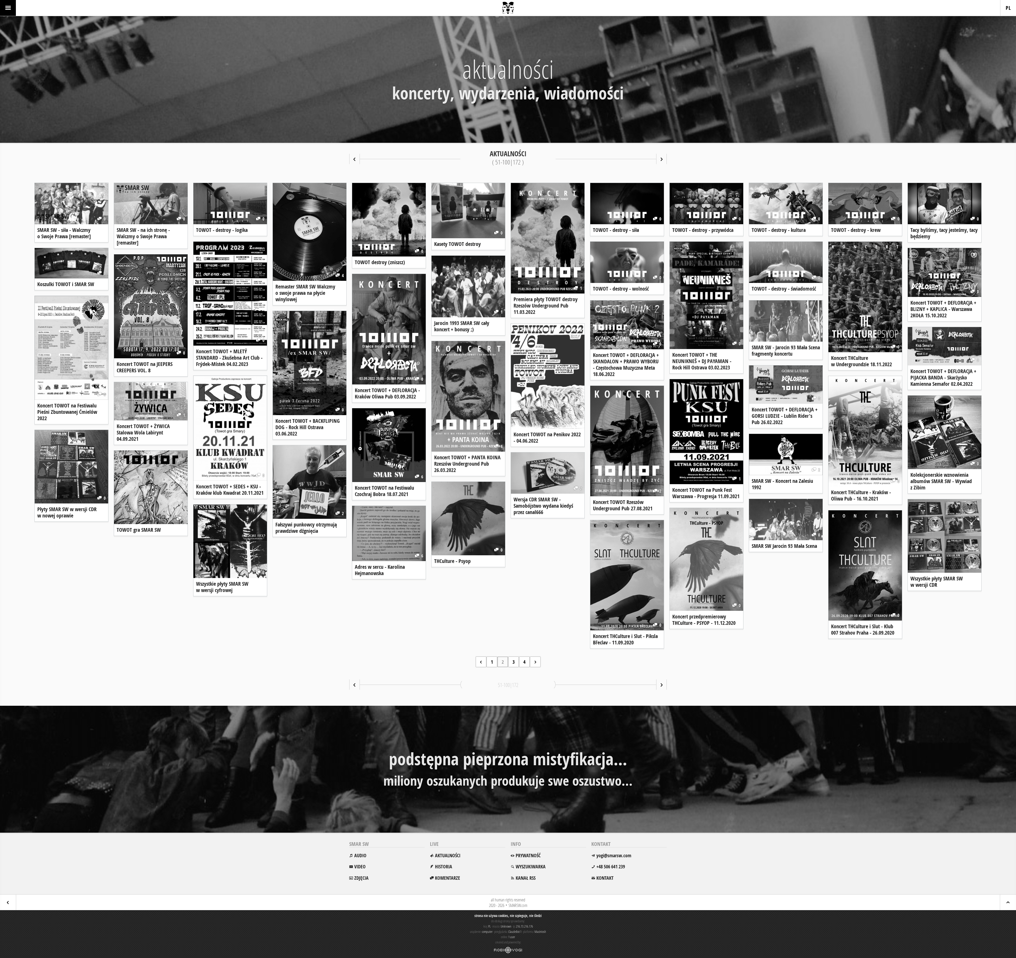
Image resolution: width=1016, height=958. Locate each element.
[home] (508, 8)
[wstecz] (354, 159)
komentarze (447, 878)
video (360, 866)
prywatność (528, 855)
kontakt (605, 878)
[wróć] (8, 902)
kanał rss (526, 878)
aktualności (447, 855)
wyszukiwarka (531, 866)
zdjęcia (361, 878)
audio (360, 855)
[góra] (1008, 902)
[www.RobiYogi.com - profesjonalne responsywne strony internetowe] (508, 950)
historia (443, 866)
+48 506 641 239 (610, 866)
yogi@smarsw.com (613, 855)
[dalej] (661, 159)
